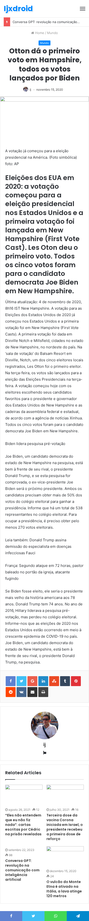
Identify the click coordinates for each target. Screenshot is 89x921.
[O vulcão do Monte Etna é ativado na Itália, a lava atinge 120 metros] (65, 856)
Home (39, 33)
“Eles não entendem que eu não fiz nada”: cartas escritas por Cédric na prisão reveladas (23, 825)
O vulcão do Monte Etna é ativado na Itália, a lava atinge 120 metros (64, 888)
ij (30, 89)
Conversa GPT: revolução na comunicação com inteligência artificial (22, 870)
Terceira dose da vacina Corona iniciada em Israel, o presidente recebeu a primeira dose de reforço (64, 827)
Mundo (52, 33)
